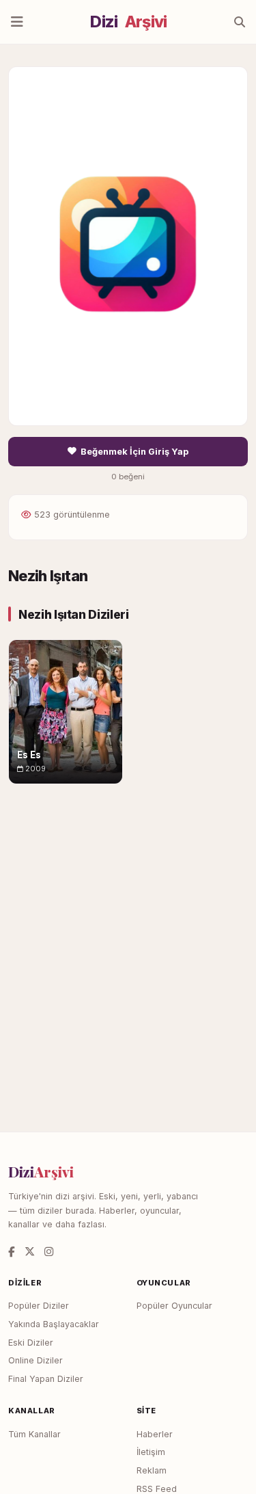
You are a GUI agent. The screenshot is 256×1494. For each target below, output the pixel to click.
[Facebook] (11, 1251)
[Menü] (17, 22)
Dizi (128, 21)
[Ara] (239, 22)
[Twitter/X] (30, 1251)
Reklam (152, 1470)
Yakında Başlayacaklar (53, 1324)
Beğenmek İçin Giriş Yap (134, 451)
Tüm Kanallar (34, 1434)
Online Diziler (35, 1360)
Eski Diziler (30, 1342)
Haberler (155, 1434)
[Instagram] (48, 1251)
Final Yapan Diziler (45, 1379)
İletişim (151, 1452)
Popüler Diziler (38, 1305)
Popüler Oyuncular (174, 1305)
